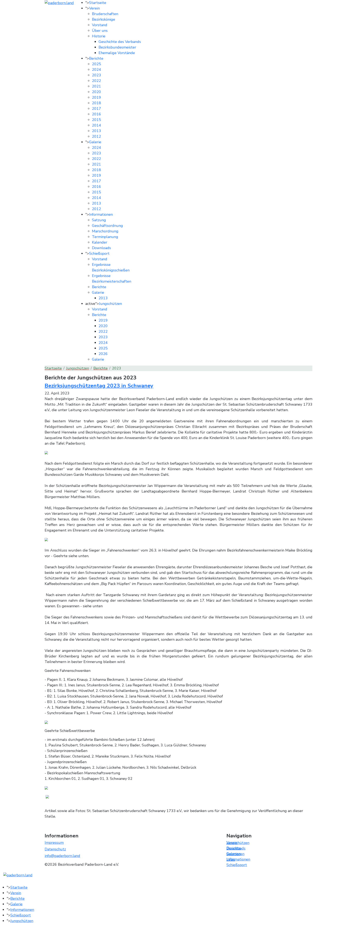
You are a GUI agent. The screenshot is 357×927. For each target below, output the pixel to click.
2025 (96, 64)
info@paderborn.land (62, 855)
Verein (94, 8)
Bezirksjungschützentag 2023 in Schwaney (99, 385)
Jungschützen (110, 303)
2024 (96, 69)
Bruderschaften (105, 13)
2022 (96, 80)
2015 (96, 119)
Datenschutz (55, 849)
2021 (96, 86)
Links (230, 859)
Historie (98, 36)
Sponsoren (235, 853)
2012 (96, 136)
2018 (96, 103)
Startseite (97, 2)
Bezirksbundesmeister (117, 47)
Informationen (101, 214)
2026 (103, 353)
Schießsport (99, 253)
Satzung (99, 220)
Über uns (100, 30)
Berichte (96, 58)
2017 (96, 108)
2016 (96, 114)
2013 (96, 130)
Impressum (54, 842)
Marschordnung (105, 231)
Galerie (95, 142)
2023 (96, 75)
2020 (96, 91)
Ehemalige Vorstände (117, 52)
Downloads (101, 247)
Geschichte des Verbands (120, 41)
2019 (96, 97)
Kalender (99, 242)
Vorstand (99, 24)
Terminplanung (105, 236)
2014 (96, 125)
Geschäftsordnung (107, 225)
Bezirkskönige (103, 19)
